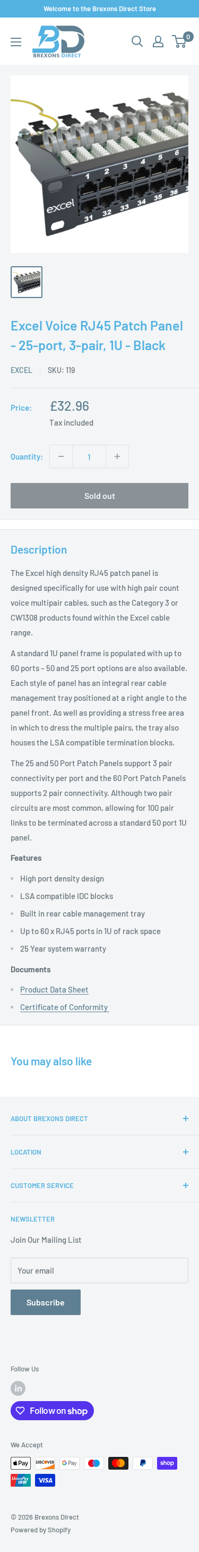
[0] (179, 41)
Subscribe (46, 1302)
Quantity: (27, 456)
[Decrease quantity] (61, 456)
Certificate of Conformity (64, 1007)
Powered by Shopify (41, 1529)
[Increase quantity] (117, 456)
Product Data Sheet (54, 989)
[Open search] (137, 41)
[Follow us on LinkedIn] (18, 1388)
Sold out (99, 495)
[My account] (158, 41)
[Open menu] (16, 42)
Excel (21, 370)
